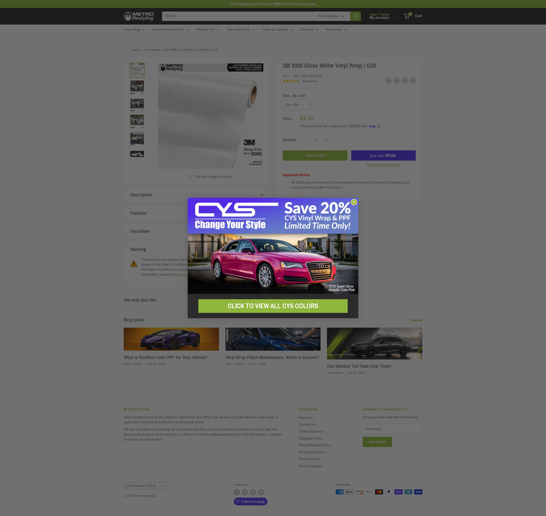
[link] (273, 246)
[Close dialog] (354, 202)
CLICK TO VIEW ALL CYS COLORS (273, 305)
